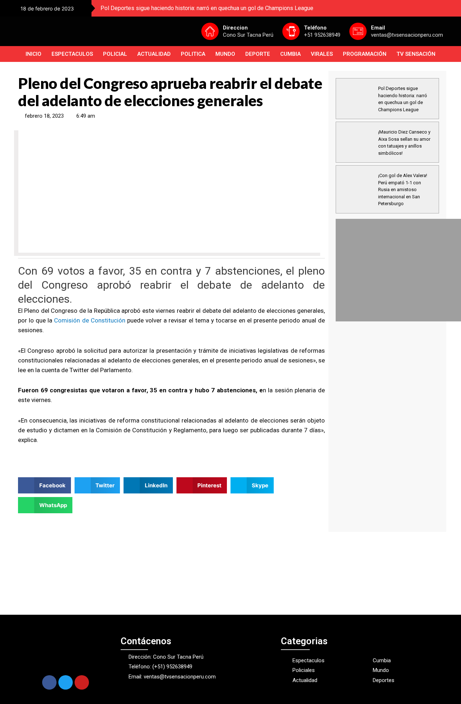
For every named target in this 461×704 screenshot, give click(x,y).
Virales (322, 54)
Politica (193, 54)
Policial (115, 54)
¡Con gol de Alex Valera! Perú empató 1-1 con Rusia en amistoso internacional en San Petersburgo (402, 189)
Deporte (257, 54)
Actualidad (154, 54)
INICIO (33, 54)
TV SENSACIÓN (416, 54)
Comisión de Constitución (89, 320)
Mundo (225, 54)
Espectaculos (72, 54)
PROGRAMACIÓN (364, 54)
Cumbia (290, 54)
